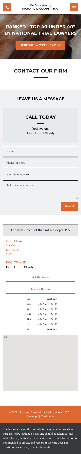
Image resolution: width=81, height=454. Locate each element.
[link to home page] (40, 7)
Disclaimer (47, 416)
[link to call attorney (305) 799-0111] (7, 7)
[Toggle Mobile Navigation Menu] (74, 7)
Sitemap (32, 416)
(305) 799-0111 (40, 129)
